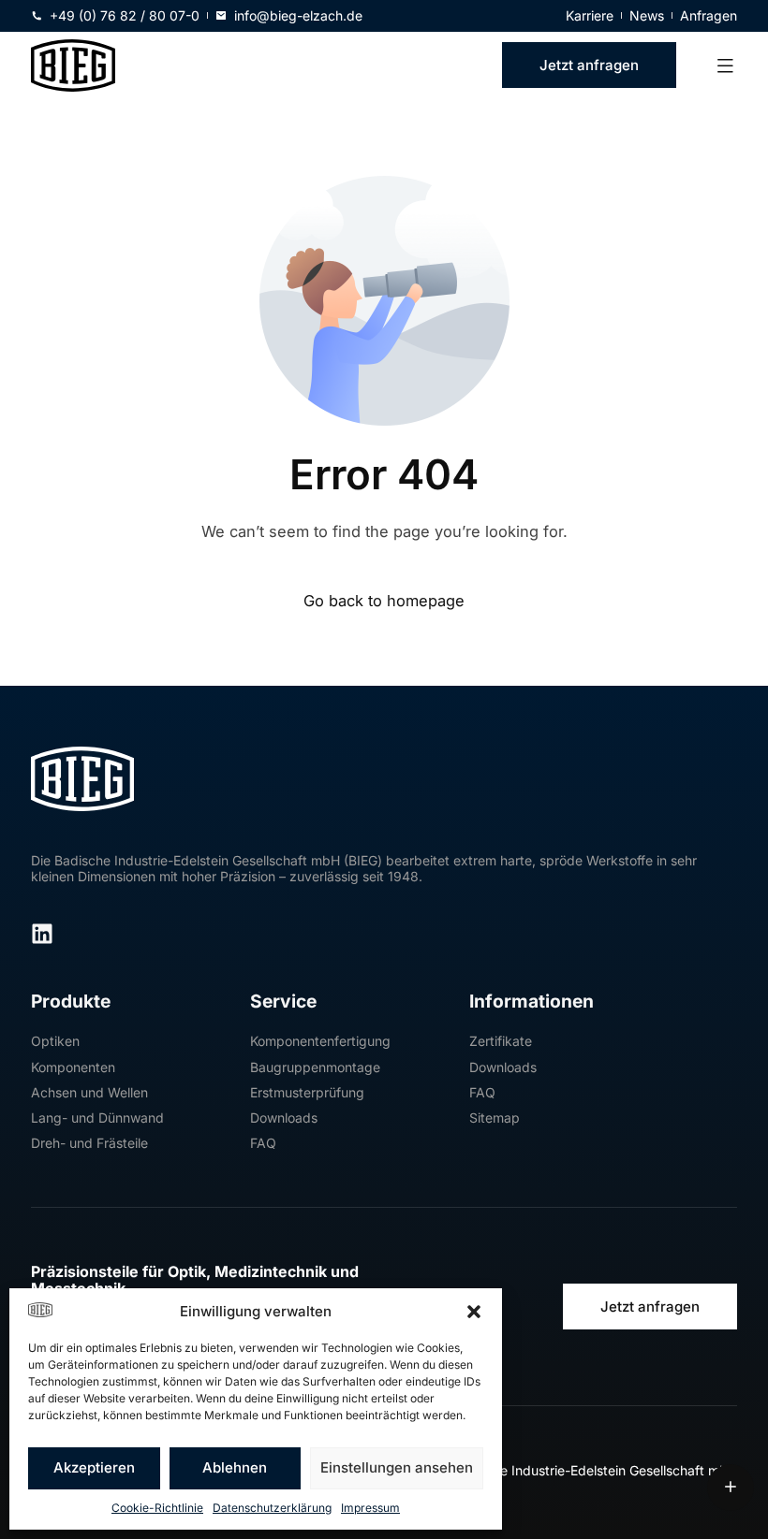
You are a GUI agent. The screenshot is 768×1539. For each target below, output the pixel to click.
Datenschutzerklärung (272, 1508)
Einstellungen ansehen (396, 1467)
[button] (474, 1311)
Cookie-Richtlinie (157, 1508)
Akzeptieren (94, 1467)
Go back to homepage (384, 601)
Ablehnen (234, 1467)
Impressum (370, 1508)
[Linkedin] (42, 933)
